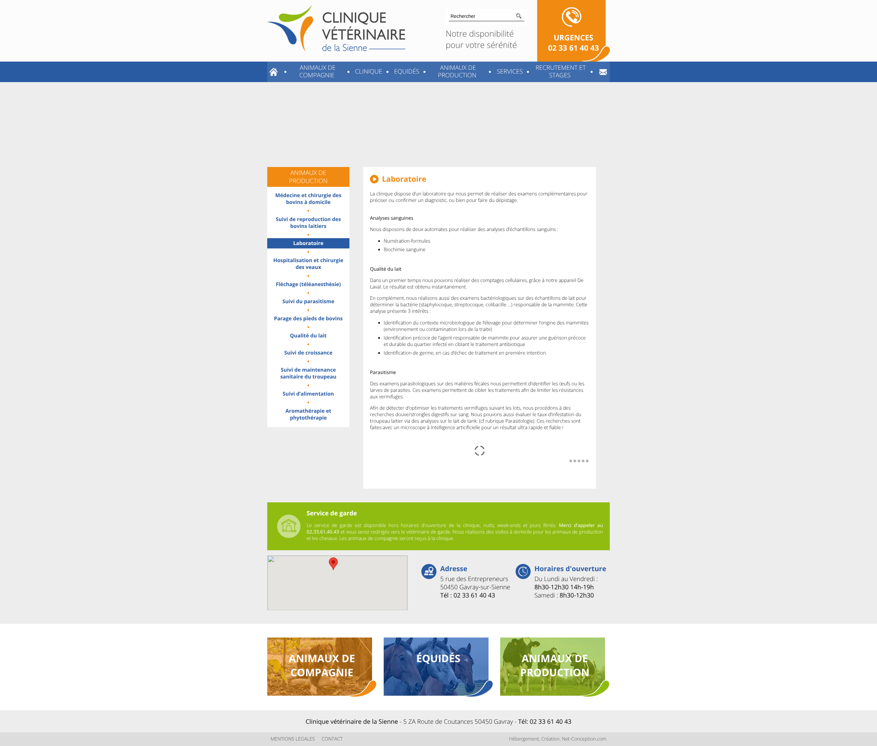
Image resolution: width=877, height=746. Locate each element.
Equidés (406, 71)
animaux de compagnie (322, 665)
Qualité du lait (308, 335)
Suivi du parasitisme (308, 301)
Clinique (368, 71)
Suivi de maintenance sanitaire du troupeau (308, 373)
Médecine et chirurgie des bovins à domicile (308, 199)
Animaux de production (457, 71)
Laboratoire (308, 243)
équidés (438, 658)
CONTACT (332, 739)
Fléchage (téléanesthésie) (308, 284)
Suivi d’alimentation (308, 393)
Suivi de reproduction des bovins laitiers (308, 223)
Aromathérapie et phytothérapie (308, 414)
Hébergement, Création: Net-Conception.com (557, 739)
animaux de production (554, 665)
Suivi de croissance (308, 352)
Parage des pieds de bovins (308, 318)
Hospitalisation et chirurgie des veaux (308, 264)
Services (509, 71)
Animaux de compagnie (316, 71)
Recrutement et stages (559, 71)
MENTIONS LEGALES (293, 739)
